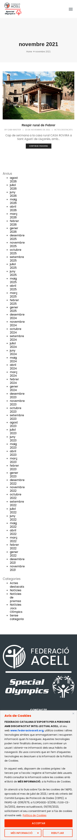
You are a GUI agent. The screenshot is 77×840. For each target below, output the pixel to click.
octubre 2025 (15, 251)
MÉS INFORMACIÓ (22, 833)
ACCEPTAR (38, 823)
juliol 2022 (13, 510)
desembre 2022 (17, 482)
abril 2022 (13, 532)
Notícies (15, 590)
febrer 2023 (14, 467)
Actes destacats (63, 130)
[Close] (73, 713)
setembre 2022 (17, 503)
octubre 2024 (15, 331)
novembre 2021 (17, 568)
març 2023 (13, 460)
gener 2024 (14, 388)
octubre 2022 (15, 496)
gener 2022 (14, 554)
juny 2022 (13, 518)
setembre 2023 (17, 417)
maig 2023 (13, 446)
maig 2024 (13, 359)
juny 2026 (13, 194)
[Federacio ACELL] (12, 8)
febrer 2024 (14, 381)
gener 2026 (14, 230)
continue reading (38, 146)
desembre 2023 (17, 395)
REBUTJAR (57, 833)
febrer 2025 (14, 302)
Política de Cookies (34, 815)
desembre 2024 (17, 316)
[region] (38, 775)
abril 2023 (13, 453)
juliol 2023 (13, 431)
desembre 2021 (17, 561)
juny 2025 (13, 273)
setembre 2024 (17, 338)
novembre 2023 (17, 403)
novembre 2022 (17, 489)
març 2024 (13, 374)
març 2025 (13, 295)
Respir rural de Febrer (38, 125)
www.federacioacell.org (27, 730)
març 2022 (13, 539)
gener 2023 (14, 474)
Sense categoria (17, 617)
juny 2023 (13, 438)
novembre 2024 (17, 323)
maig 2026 (13, 201)
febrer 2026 (14, 223)
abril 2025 (13, 287)
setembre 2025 (17, 259)
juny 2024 (13, 352)
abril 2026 (13, 208)
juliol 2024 (13, 345)
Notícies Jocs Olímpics (16, 608)
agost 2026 (14, 179)
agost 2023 (14, 424)
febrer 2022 (14, 546)
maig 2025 (13, 280)
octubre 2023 (15, 410)
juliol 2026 (13, 187)
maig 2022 (13, 525)
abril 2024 (13, 367)
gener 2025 (14, 309)
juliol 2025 (13, 266)
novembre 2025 (17, 244)
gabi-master (14, 130)
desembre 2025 (17, 237)
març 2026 (13, 215)
